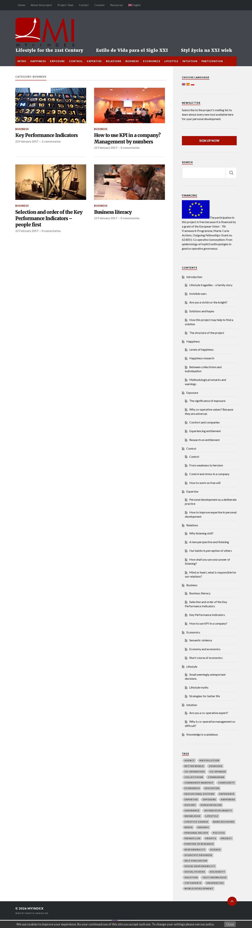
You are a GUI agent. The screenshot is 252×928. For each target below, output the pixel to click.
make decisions (223, 822)
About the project (41, 5)
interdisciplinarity (218, 810)
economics (192, 788)
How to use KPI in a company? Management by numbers (127, 138)
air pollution (209, 760)
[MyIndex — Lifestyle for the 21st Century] (126, 33)
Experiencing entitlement (205, 431)
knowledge (192, 816)
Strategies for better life (204, 696)
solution (191, 877)
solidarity (217, 871)
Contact (84, 5)
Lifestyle (171, 61)
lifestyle (211, 816)
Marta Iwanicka (37, 913)
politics (219, 833)
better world (194, 766)
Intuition (189, 61)
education (212, 788)
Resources (116, 5)
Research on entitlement (204, 440)
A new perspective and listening (209, 542)
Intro (21, 61)
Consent (99, 5)
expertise (191, 799)
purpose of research (199, 844)
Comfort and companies (204, 422)
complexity (226, 782)
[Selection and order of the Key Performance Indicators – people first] (50, 182)
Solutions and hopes (201, 311)
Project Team (65, 5)
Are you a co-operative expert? (208, 713)
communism (216, 777)
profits (210, 838)
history (190, 805)
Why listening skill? (201, 533)
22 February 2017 (105, 147)
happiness (228, 799)
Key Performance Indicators (46, 135)
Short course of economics (206, 657)
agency (189, 760)
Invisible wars (198, 293)
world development (198, 888)
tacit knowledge (215, 877)
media (188, 827)
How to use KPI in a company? (208, 623)
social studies (194, 871)
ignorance (191, 810)
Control (76, 61)
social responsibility (199, 866)
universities (215, 883)
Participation (212, 61)
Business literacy (113, 212)
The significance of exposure (207, 400)
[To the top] (232, 901)
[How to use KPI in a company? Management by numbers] (129, 105)
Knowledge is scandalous (202, 734)
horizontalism (211, 805)
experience (226, 794)
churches (215, 766)
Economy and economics (204, 649)
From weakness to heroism (206, 465)
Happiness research (201, 358)
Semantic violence (200, 640)
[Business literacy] (129, 182)
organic (203, 827)
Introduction (194, 277)
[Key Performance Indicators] (50, 105)
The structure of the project (206, 332)
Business (132, 61)
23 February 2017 (26, 141)
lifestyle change (196, 822)
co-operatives (194, 771)
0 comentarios (129, 147)
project (226, 838)
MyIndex (35, 908)
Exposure (57, 61)
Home (21, 5)
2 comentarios (51, 141)
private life (192, 838)
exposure (209, 799)
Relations (113, 61)
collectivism (193, 777)
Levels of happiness (201, 349)
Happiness (38, 61)
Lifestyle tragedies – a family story (210, 285)
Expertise (94, 61)
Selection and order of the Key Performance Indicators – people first (48, 218)
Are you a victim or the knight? (208, 302)
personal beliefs (196, 833)
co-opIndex (218, 771)
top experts (192, 883)
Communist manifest (198, 782)
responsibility (194, 849)
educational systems (199, 794)
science (215, 849)
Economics (151, 61)
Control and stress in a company (209, 474)
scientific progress (198, 855)
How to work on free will (204, 482)
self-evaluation (195, 860)
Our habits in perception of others (210, 550)
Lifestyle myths (198, 687)
